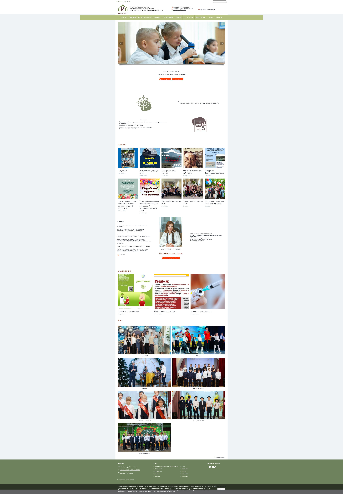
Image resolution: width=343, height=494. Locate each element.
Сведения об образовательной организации (144, 17)
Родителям (185, 468)
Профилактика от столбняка (165, 311)
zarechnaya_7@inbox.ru (179, 10)
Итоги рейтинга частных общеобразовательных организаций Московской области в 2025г (149, 206)
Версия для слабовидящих (207, 9)
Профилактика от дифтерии (128, 311)
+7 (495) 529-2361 (178, 8)
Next (222, 43)
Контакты (219, 17)
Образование (168, 17)
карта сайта (127, 1)
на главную (119, 1)
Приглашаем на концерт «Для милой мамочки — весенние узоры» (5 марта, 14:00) (127, 204)
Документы (185, 473)
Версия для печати (220, 457)
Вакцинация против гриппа (201, 311)
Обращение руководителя (171, 258)
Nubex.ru (132, 479)
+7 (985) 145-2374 (188, 8)
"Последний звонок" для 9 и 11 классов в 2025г (214, 202)
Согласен (221, 489)
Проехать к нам (177, 79)
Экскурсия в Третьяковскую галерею (214, 171)
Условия (178, 17)
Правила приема (165, 79)
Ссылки (210, 17)
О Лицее (123, 17)
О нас (183, 466)
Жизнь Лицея (200, 17)
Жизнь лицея (158, 468)
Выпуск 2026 (123, 170)
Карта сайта (185, 476)
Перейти (122, 254)
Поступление (188, 17)
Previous (121, 43)
